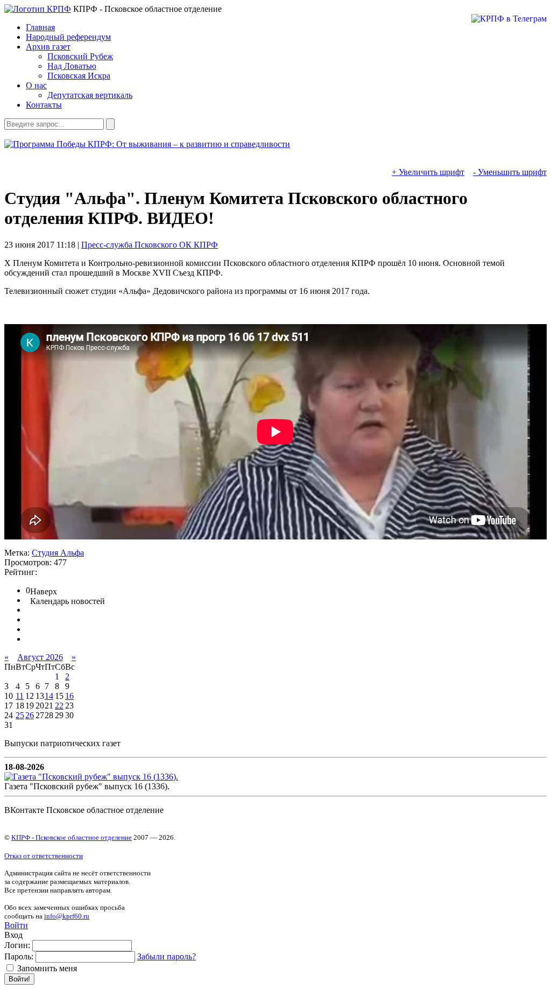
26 (29, 715)
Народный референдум (68, 36)
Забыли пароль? (166, 956)
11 (20, 695)
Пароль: (18, 956)
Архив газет (48, 46)
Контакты (44, 104)
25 (20, 715)
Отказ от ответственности (43, 856)
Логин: (17, 945)
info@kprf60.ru (66, 916)
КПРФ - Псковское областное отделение (71, 837)
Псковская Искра (78, 75)
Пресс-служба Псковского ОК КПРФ (149, 244)
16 (69, 695)
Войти (16, 925)
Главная (40, 27)
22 (59, 705)
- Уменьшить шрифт (510, 172)
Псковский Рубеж (80, 56)
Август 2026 (40, 657)
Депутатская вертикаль (89, 95)
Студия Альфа (58, 552)
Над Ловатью (71, 66)
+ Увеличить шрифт (428, 172)
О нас (36, 85)
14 (49, 695)
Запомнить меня (46, 968)
